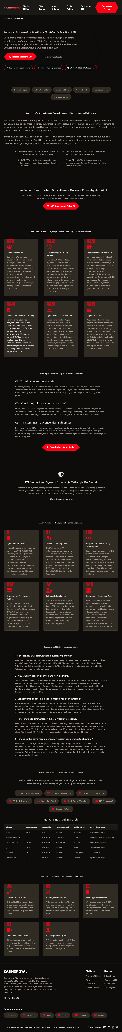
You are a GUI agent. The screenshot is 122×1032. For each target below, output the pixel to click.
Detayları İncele (54, 56)
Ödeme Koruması (61, 97)
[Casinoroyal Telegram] (17, 998)
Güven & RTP (81, 89)
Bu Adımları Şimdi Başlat (62, 447)
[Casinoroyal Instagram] (9, 998)
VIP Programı (110, 987)
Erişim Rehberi (70, 7)
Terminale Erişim (107, 7)
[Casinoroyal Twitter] (5, 998)
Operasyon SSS (86, 7)
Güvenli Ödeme (55, 7)
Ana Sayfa (8, 18)
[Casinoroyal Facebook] (13, 998)
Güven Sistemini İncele (59, 499)
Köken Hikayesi (41, 7)
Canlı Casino (109, 983)
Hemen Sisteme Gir (22, 56)
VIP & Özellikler (42, 89)
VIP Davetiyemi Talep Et (62, 206)
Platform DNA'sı (27, 7)
